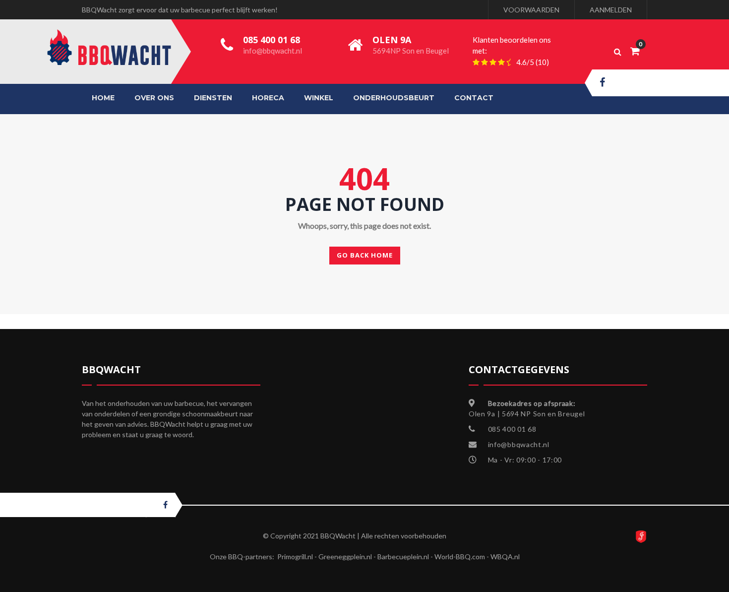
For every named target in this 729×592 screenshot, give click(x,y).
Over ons (154, 97)
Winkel (318, 97)
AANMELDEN (611, 9)
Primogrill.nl (295, 556)
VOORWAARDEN (531, 9)
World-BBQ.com (459, 556)
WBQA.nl (505, 556)
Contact (473, 97)
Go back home (365, 255)
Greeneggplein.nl (345, 556)
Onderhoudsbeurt (393, 97)
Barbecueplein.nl (403, 556)
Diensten (213, 97)
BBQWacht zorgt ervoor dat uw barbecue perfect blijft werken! (180, 9)
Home (103, 97)
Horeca (268, 97)
